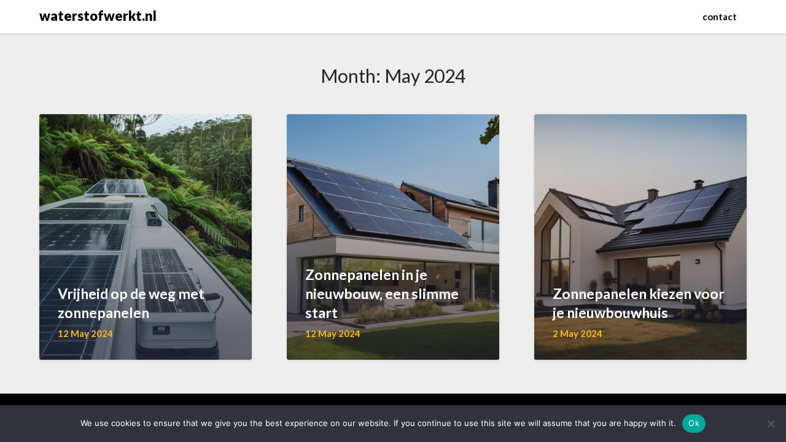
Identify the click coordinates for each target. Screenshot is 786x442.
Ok (693, 423)
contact (719, 16)
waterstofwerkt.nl (98, 15)
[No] (771, 423)
